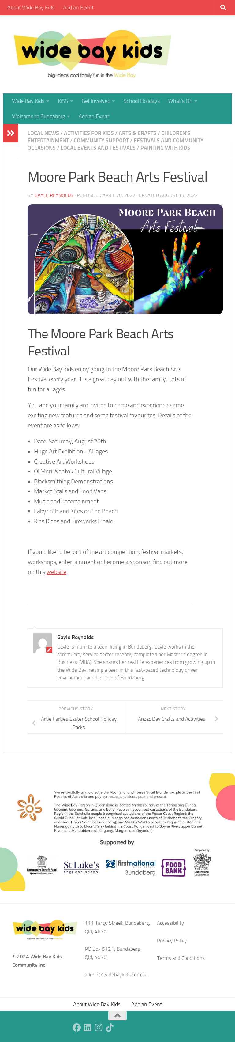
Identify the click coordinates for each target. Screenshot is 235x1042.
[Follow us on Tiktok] (110, 1027)
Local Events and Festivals (98, 148)
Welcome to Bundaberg (38, 116)
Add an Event (78, 7)
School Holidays (142, 101)
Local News (43, 133)
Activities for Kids (89, 133)
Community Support (101, 140)
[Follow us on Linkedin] (88, 1027)
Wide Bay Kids (28, 101)
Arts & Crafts (137, 133)
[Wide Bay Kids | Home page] (92, 54)
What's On (180, 101)
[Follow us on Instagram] (99, 1027)
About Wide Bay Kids (30, 7)
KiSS (63, 101)
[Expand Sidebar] (10, 133)
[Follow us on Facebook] (77, 1027)
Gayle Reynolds (54, 195)
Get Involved (96, 101)
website (56, 571)
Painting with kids (165, 148)
